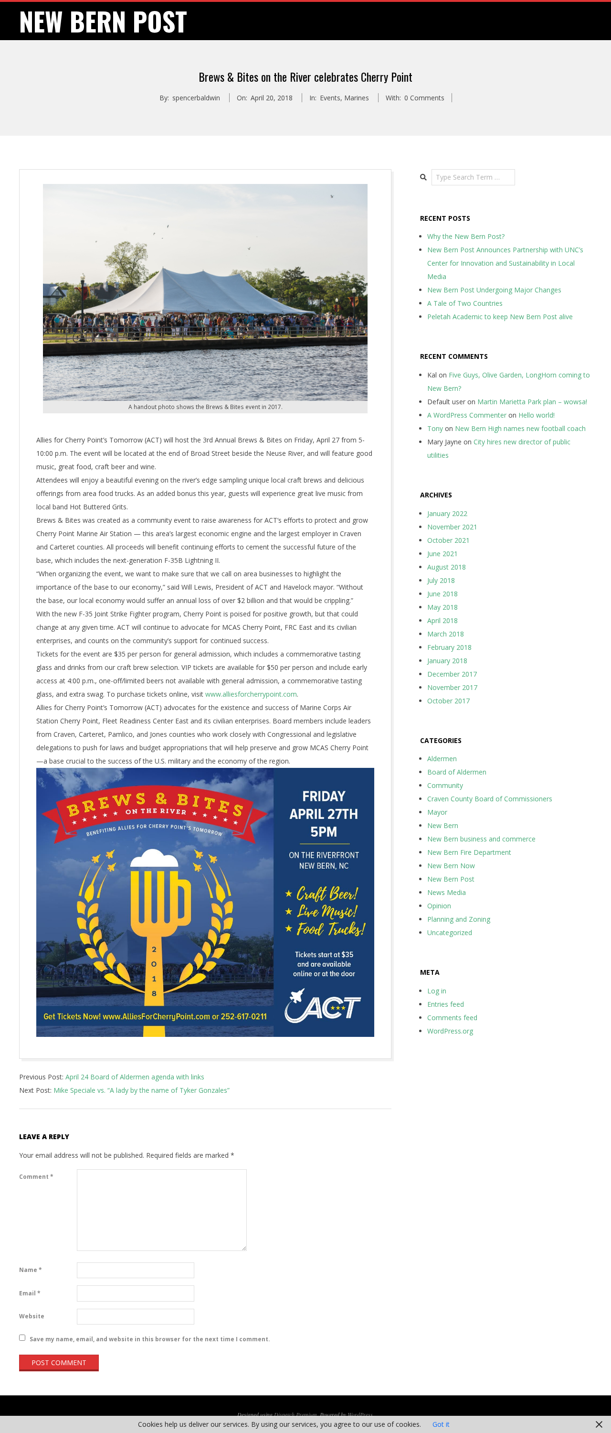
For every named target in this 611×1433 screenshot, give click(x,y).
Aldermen (442, 758)
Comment (36, 1177)
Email (30, 1293)
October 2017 (448, 700)
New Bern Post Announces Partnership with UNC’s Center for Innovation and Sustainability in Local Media (505, 263)
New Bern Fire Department (469, 852)
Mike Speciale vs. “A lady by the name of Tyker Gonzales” (141, 1090)
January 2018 (447, 660)
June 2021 (442, 553)
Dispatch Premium (295, 1414)
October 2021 (448, 540)
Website (31, 1316)
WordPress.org (450, 1030)
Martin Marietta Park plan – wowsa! (532, 401)
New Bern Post (450, 879)
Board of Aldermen (456, 771)
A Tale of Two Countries (465, 303)
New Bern (442, 825)
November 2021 (452, 526)
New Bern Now (451, 865)
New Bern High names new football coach (520, 428)
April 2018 (442, 620)
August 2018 (446, 566)
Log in (436, 990)
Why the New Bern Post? (466, 236)
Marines (356, 97)
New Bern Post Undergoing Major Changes (494, 289)
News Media (446, 892)
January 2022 (447, 513)
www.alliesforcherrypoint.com (251, 694)
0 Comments (424, 97)
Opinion (439, 905)
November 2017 (452, 687)
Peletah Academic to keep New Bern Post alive (500, 316)
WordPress (360, 1414)
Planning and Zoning (458, 919)
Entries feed (445, 1004)
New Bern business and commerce (481, 838)
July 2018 (441, 580)
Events (330, 97)
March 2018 (445, 633)
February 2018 (449, 647)
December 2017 (452, 674)
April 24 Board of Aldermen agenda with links (134, 1076)
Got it (441, 1424)
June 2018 (442, 593)
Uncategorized (449, 932)
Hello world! (536, 415)
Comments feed (452, 1017)
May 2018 (442, 607)
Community (445, 785)
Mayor (437, 812)
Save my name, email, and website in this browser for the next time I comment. (150, 1339)
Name (30, 1270)
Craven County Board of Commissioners (489, 798)
